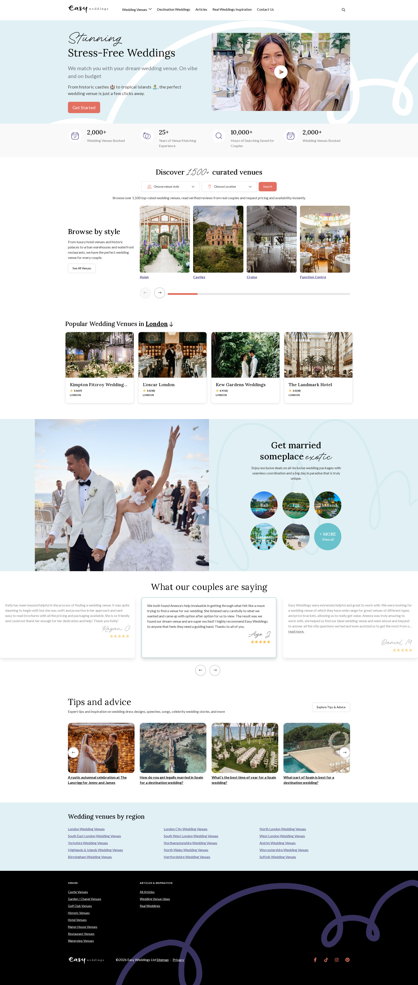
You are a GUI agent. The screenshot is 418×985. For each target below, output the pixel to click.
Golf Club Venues (80, 906)
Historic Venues (79, 913)
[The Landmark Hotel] (318, 355)
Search (267, 186)
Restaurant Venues (81, 934)
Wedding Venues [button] (135, 10)
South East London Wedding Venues (94, 836)
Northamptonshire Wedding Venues (190, 843)
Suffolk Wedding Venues (278, 857)
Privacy (178, 960)
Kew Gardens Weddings (241, 384)
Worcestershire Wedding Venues (284, 850)
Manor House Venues (82, 927)
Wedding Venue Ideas (155, 899)
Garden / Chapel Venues (84, 899)
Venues (73, 882)
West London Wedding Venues (282, 836)
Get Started (84, 107)
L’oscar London (159, 384)
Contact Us (265, 9)
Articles (201, 9)
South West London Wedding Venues (191, 836)
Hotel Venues (77, 920)
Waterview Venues (81, 941)
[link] (315, 959)
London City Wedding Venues (185, 829)
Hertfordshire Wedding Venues (187, 857)
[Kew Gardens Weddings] (245, 355)
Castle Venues (78, 892)
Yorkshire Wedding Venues (88, 843)
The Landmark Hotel (310, 384)
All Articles (147, 892)
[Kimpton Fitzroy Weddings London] (100, 355)
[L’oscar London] (172, 355)
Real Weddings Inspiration (232, 9)
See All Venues (81, 268)
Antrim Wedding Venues (278, 843)
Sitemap (163, 960)
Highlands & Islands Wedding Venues (95, 850)
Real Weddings (150, 906)
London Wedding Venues (86, 829)
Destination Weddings (173, 9)
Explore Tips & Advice (331, 707)
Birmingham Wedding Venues (90, 857)
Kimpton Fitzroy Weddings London (98, 387)
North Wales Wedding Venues (186, 850)
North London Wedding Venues (283, 829)
